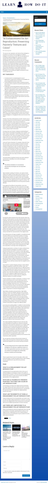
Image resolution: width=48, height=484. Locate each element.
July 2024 (38, 166)
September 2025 (39, 140)
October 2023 (39, 182)
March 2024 (38, 173)
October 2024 (39, 160)
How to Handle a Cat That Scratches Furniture (40, 37)
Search (36, 17)
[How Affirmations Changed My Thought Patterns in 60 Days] (26, 428)
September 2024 (39, 162)
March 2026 (38, 129)
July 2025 (38, 144)
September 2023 (39, 184)
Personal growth (7, 50)
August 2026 (38, 120)
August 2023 (38, 186)
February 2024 (39, 175)
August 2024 (38, 164)
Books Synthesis (39, 194)
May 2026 (38, 125)
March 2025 (38, 151)
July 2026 (38, 122)
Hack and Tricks (39, 198)
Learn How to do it (4, 482)
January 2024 (38, 176)
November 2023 (39, 180)
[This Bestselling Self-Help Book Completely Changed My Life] (16, 428)
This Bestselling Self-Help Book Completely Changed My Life (16, 433)
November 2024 (39, 158)
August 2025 (38, 142)
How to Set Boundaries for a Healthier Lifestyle (41, 53)
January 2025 (38, 155)
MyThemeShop (44, 482)
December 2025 (39, 135)
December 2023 (39, 178)
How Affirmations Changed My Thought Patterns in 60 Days (26, 434)
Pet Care (37, 205)
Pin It (10, 418)
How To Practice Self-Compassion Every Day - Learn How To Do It (41, 84)
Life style (38, 199)
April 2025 (38, 149)
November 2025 (39, 136)
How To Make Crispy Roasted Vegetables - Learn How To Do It (40, 67)
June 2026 (38, 124)
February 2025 (39, 153)
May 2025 (38, 147)
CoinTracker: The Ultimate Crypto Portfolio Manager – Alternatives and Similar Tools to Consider (7, 435)
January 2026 (38, 133)
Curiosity (37, 196)
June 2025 (38, 145)
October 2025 (39, 138)
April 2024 (38, 171)
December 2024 (39, 156)
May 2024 (38, 169)
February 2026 (39, 131)
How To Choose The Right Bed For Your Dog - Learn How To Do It (41, 76)
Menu (2, 12)
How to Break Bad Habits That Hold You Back (40, 42)
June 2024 (38, 167)
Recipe (37, 207)
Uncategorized (39, 209)
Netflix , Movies (39, 201)
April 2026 (38, 127)
